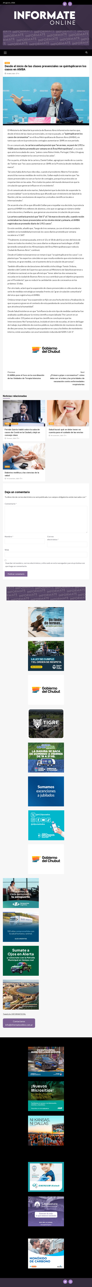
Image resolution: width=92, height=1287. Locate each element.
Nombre (9, 536)
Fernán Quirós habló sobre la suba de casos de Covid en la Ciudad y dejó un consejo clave (22, 432)
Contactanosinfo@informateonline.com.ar (19, 1023)
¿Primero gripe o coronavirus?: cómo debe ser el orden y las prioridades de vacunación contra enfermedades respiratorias (67, 378)
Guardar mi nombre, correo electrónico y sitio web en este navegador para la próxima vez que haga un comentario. (45, 564)
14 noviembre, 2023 (13, 478)
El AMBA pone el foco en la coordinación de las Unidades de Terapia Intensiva (26, 375)
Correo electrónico (53, 538)
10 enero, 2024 (11, 438)
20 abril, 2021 (11, 73)
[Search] (86, 52)
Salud (7, 63)
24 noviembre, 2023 (57, 435)
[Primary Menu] (5, 52)
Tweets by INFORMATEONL (14, 1014)
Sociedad (14, 423)
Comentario (11, 504)
